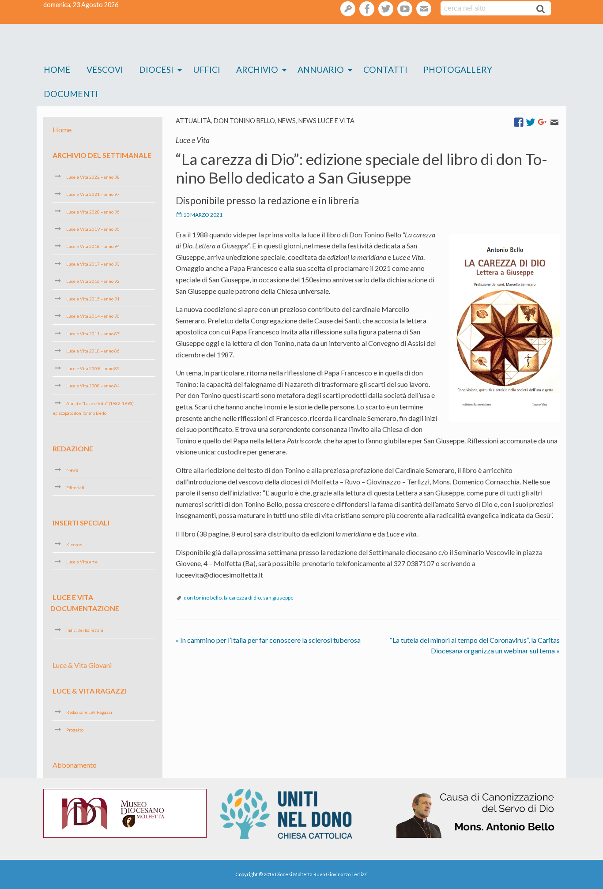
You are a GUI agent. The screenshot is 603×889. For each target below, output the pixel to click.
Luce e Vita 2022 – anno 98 (93, 176)
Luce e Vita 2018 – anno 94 (93, 246)
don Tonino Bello (244, 120)
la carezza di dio (242, 597)
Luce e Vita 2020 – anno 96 (93, 211)
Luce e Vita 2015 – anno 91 (93, 298)
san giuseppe (278, 597)
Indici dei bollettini (84, 630)
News (287, 120)
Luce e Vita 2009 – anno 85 (93, 368)
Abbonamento (75, 765)
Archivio (257, 69)
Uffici (206, 69)
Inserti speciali (81, 522)
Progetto (74, 729)
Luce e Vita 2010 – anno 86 (93, 350)
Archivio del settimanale (102, 155)
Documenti (71, 94)
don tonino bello (203, 597)
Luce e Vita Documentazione (84, 602)
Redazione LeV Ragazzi (89, 712)
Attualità (193, 120)
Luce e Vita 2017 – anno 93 (93, 263)
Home (57, 69)
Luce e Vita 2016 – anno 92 (93, 281)
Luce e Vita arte (82, 561)
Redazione (73, 448)
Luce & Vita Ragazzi (90, 690)
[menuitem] (57, 70)
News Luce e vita (326, 120)
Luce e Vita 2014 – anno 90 (93, 316)
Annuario (321, 69)
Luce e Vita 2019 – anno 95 (93, 229)
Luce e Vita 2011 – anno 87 (93, 333)
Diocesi (156, 69)
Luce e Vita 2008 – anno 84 (93, 385)
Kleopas (74, 544)
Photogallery (457, 69)
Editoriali (75, 487)
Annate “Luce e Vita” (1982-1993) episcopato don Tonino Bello (93, 408)
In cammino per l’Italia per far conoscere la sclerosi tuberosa (268, 640)
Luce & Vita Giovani (82, 665)
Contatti (385, 69)
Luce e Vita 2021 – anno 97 (93, 194)
